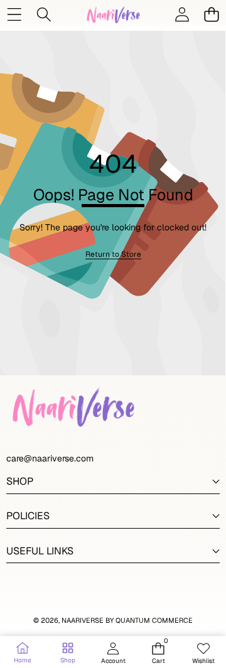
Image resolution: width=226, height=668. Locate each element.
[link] (113, 254)
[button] (211, 14)
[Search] (44, 14)
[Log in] (182, 14)
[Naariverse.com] (112, 14)
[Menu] (14, 14)
